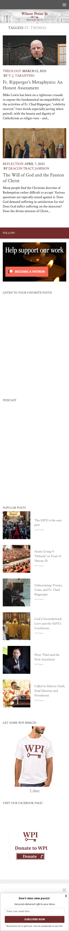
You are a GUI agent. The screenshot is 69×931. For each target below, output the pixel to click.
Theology (12, 71)
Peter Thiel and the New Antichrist (47, 657)
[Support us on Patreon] (64, 233)
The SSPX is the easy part (48, 522)
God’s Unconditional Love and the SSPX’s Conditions (47, 624)
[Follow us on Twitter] (40, 233)
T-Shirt (34, 791)
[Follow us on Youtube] (46, 233)
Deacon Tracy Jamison (28, 168)
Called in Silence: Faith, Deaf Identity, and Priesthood (49, 691)
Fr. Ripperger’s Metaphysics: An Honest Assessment (33, 85)
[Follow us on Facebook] (34, 233)
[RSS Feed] (52, 233)
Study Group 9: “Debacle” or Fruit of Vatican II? (47, 556)
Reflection (13, 164)
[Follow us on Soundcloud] (58, 233)
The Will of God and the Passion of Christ (33, 178)
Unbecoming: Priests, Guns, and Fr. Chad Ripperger (48, 590)
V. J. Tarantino (21, 75)
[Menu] (64, 4)
